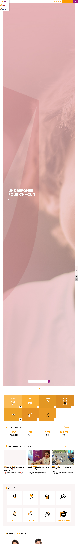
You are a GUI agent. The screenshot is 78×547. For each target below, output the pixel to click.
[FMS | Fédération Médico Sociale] (5, 2)
